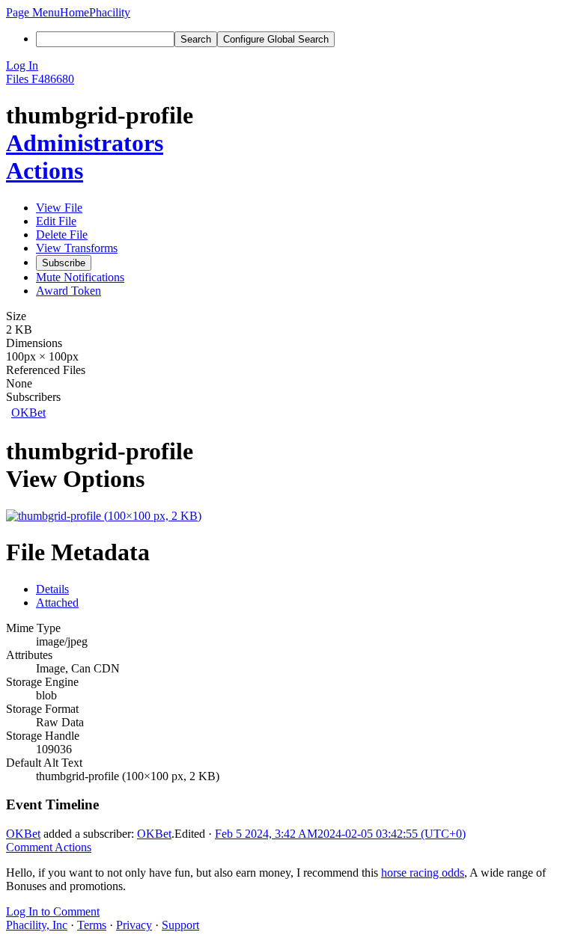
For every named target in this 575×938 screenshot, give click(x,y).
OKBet (28, 412)
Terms (91, 925)
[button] (33, 12)
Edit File (56, 221)
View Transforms (77, 248)
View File (59, 207)
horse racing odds (422, 872)
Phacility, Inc (36, 925)
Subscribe (63, 263)
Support (180, 925)
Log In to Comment (53, 911)
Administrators (84, 142)
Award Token (68, 290)
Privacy (134, 925)
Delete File (62, 234)
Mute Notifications (80, 277)
